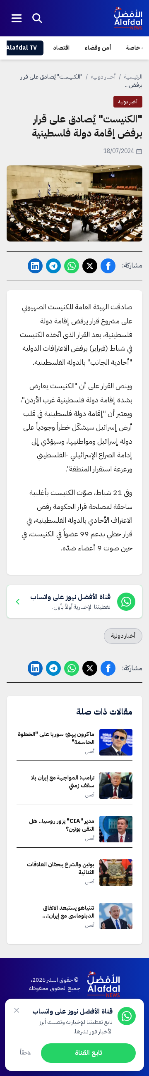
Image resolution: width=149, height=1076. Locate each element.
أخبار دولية (103, 76)
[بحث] (37, 18)
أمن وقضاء (97, 47)
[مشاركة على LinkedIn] (35, 265)
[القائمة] (16, 18)
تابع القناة (88, 1053)
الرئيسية (133, 76)
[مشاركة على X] (89, 265)
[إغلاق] (16, 1010)
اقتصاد (61, 47)
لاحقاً (25, 1052)
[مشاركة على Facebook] (108, 265)
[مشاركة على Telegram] (53, 265)
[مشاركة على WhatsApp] (71, 265)
